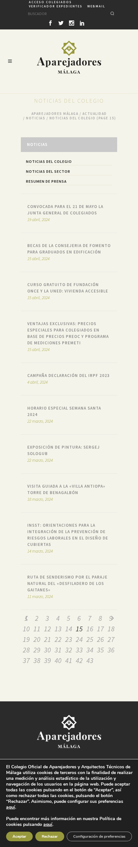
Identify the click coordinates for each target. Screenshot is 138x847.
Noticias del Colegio (49, 161)
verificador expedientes (55, 6)
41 (68, 660)
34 (89, 649)
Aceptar (19, 836)
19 (26, 639)
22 (58, 639)
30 (47, 649)
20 (36, 639)
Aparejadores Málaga (55, 113)
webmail (96, 6)
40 (58, 660)
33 (79, 649)
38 (36, 660)
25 (89, 639)
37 (26, 660)
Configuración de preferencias (99, 836)
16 (89, 628)
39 (47, 660)
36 (111, 649)
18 (111, 628)
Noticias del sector (48, 171)
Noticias (35, 118)
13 (58, 628)
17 (100, 628)
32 (68, 649)
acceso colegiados (50, 2)
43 (89, 660)
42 (79, 660)
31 (58, 649)
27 (111, 639)
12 (47, 628)
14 (68, 628)
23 (68, 639)
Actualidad (94, 113)
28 (26, 649)
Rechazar (50, 836)
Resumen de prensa (46, 181)
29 (36, 649)
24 (79, 639)
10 (26, 628)
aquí (10, 807)
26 (100, 639)
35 (100, 649)
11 (36, 628)
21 (47, 639)
